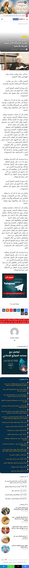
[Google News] (14, 304)
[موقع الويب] (14, 340)
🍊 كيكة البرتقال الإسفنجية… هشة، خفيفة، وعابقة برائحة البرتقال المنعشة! (20, 519)
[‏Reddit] (7, 310)
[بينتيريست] (11, 310)
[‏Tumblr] (14, 310)
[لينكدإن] (18, 310)
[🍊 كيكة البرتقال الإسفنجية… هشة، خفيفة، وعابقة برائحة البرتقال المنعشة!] (5, 520)
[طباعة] (22, 313)
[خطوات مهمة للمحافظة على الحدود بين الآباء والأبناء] (5, 549)
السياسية (20, 23)
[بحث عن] (27, 20)
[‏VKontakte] (3, 310)
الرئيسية (25, 23)
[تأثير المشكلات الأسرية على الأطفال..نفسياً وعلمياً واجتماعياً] (5, 511)
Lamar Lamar (22, 49)
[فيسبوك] (26, 310)
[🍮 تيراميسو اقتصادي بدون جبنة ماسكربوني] (5, 539)
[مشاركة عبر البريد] (26, 313)
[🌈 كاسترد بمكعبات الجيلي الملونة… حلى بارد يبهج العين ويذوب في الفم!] (5, 530)
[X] (22, 310)
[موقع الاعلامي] (19, 19)
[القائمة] (2, 20)
